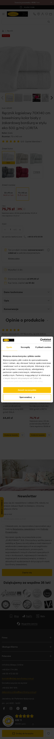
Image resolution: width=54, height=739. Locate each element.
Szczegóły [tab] (25, 347)
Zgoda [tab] (9, 347)
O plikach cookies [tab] (43, 347)
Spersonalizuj (25, 397)
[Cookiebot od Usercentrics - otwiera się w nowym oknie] (40, 340)
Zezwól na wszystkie (27, 390)
